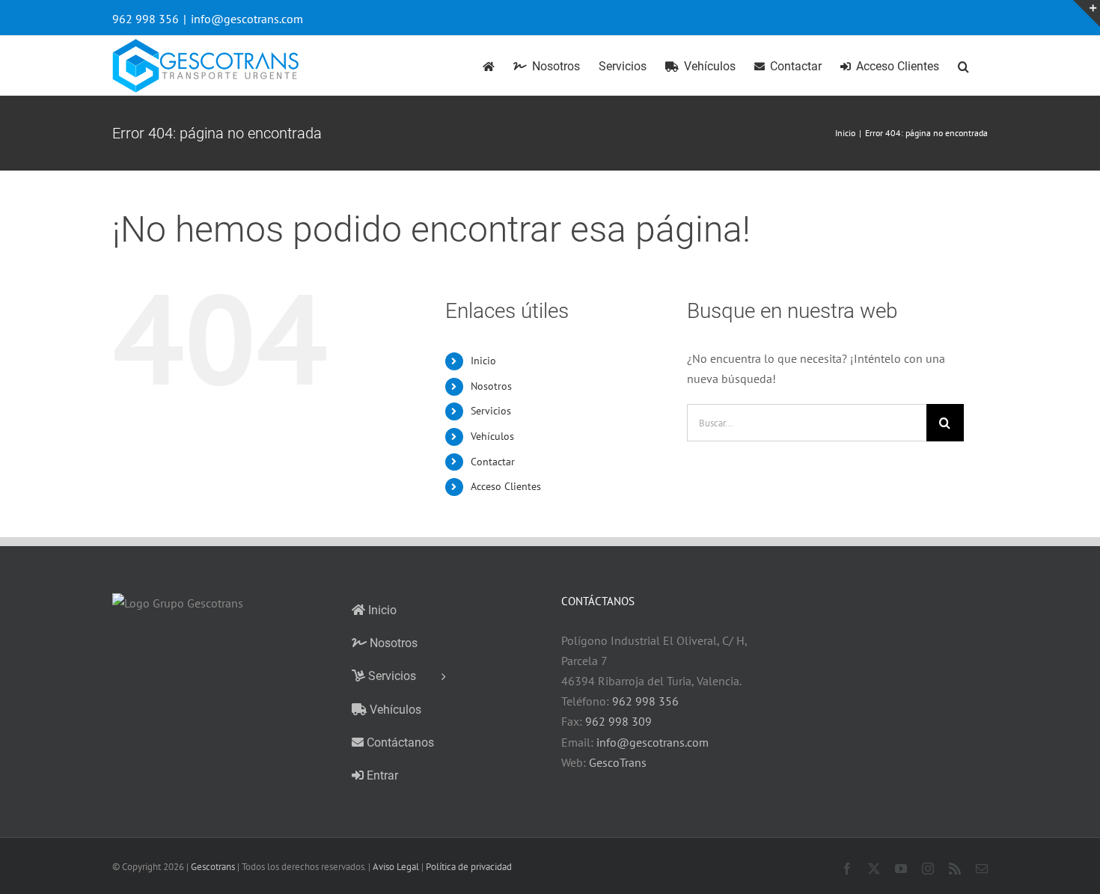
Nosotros (491, 386)
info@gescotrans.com (247, 18)
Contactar (493, 461)
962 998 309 (618, 721)
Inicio (483, 360)
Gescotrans (213, 866)
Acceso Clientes (506, 486)
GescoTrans (618, 762)
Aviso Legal (396, 866)
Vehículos (492, 436)
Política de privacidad (469, 866)
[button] (963, 65)
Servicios (491, 410)
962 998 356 (645, 701)
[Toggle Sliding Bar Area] (1086, 13)
